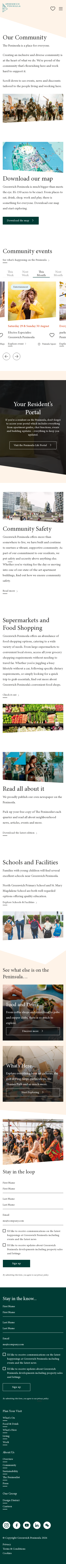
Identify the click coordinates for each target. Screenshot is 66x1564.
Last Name (9, 1199)
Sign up (16, 1263)
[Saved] (53, 8)
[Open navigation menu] (60, 8)
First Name (9, 1183)
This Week (10, 274)
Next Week (25, 274)
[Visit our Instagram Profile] (6, 1525)
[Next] (16, 356)
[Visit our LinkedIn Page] (37, 1525)
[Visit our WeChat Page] (47, 1525)
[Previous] (6, 356)
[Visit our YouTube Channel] (26, 1525)
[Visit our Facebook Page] (16, 1525)
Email (6, 1215)
